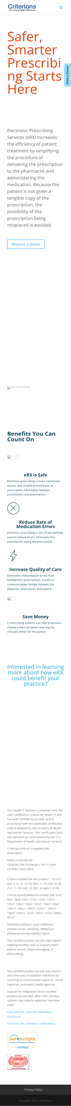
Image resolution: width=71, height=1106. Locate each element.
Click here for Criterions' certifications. (31, 1023)
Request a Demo (25, 244)
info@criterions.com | (23, 760)
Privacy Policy (33, 1089)
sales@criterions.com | (23, 768)
